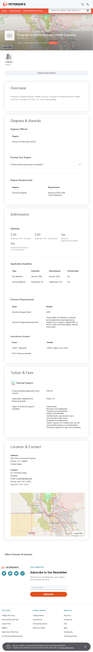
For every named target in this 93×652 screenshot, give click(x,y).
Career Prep (6, 624)
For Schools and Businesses (12, 636)
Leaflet (64, 15)
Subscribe (49, 594)
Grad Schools (15, 10)
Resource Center (39, 628)
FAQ (65, 624)
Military (4, 628)
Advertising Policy (70, 636)
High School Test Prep (10, 632)
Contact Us (68, 620)
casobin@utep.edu (24, 478)
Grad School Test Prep (10, 620)
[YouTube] (16, 573)
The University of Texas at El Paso (37, 10)
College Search (38, 615)
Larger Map (7, 47)
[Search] (82, 4)
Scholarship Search (40, 624)
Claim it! (53, 43)
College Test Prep (8, 615)
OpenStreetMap (77, 15)
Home (4, 10)
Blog (65, 628)
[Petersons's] (14, 4)
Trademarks (68, 632)
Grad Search (37, 620)
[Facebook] (10, 573)
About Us (67, 615)
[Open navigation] (87, 4)
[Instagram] (22, 573)
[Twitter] (4, 573)
